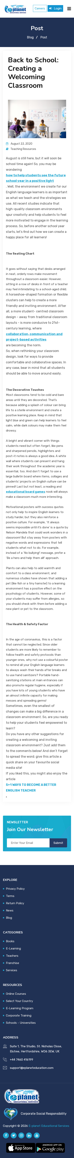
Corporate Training (18, 1015)
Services (11, 970)
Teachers (12, 956)
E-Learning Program (19, 1008)
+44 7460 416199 (21, 1059)
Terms (10, 896)
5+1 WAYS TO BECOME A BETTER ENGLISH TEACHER (31, 787)
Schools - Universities (21, 1023)
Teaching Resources (23, 149)
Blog (30, 37)
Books (10, 941)
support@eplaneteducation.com (31, 1068)
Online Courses (16, 994)
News (9, 910)
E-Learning (13, 948)
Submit (58, 843)
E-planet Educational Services (49, 1126)
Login (57, 8)
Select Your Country (19, 1001)
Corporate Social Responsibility (44, 1113)
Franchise (12, 963)
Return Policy (15, 903)
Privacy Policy (15, 888)
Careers (40, 8)
